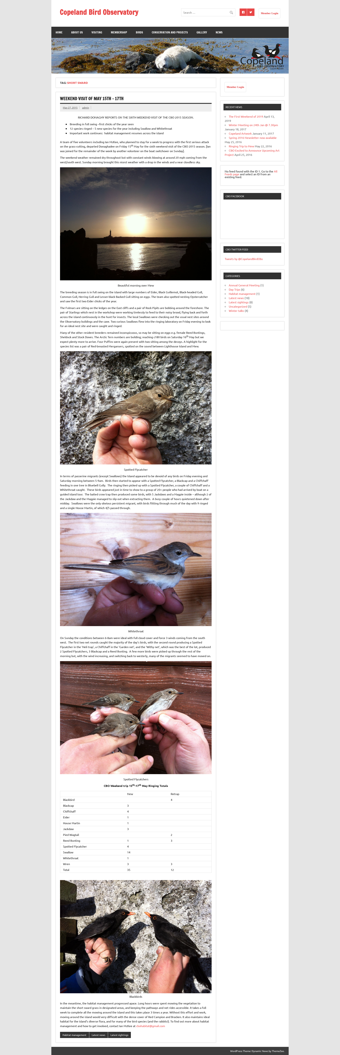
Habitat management (74, 1034)
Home (59, 32)
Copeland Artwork (240, 133)
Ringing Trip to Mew (241, 146)
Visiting (97, 32)
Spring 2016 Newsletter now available (253, 137)
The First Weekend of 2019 (246, 116)
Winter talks (236, 310)
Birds (139, 32)
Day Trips (234, 289)
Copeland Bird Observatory (99, 12)
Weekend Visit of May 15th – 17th (92, 99)
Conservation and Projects (170, 32)
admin (85, 107)
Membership (119, 32)
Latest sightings (119, 1034)
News (219, 32)
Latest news (98, 1034)
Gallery (202, 32)
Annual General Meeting (244, 285)
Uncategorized (238, 306)
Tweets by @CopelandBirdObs (244, 259)
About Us (77, 32)
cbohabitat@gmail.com (150, 1026)
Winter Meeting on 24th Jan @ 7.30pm (253, 125)
